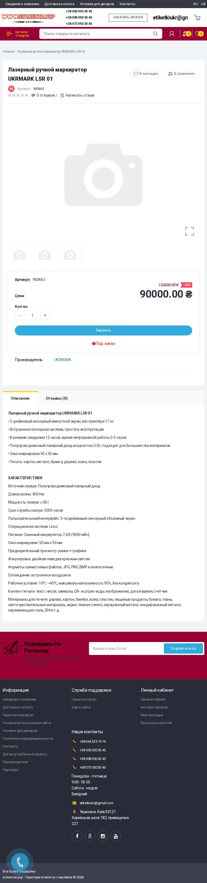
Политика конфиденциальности (28, 738)
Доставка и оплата (59, 4)
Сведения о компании (22, 4)
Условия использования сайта (27, 723)
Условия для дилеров (97, 4)
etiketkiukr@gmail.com (179, 18)
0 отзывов (46, 95)
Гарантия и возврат (18, 715)
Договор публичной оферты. (25, 754)
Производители (15, 762)
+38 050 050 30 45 (79, 11)
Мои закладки (152, 715)
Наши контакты (84, 699)
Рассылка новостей (156, 723)
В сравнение (184, 74)
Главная (9, 51)
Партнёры (11, 770)
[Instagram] (102, 836)
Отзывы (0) (57, 398)
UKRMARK (62, 359)
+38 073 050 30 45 (79, 24)
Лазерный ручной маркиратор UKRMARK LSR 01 (51, 51)
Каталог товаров (22, 34)
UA (203, 4)
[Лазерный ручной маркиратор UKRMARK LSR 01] (103, 175)
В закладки (148, 74)
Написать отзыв (80, 95)
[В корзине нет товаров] (197, 17)
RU (195, 4)
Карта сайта (81, 707)
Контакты (127, 4)
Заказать (103, 330)
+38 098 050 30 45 (79, 17)
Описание (20, 398)
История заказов (154, 707)
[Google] (90, 836)
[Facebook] (77, 836)
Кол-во (21, 306)
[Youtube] (115, 836)
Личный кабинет (153, 699)
